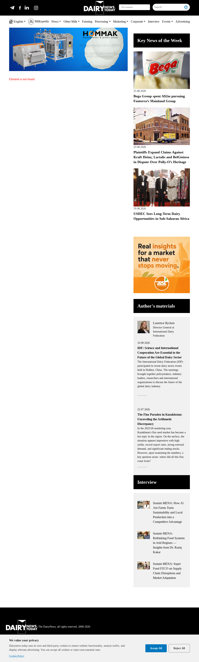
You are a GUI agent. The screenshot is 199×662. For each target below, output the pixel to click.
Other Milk (70, 21)
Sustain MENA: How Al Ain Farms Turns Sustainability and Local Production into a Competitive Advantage (168, 512)
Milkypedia (41, 21)
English (18, 21)
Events (166, 21)
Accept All (156, 648)
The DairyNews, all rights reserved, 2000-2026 (64, 626)
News (54, 21)
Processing (101, 21)
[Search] (186, 7)
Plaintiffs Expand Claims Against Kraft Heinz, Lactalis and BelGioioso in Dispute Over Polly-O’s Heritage (161, 157)
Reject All (179, 648)
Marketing (119, 21)
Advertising (182, 21)
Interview (154, 21)
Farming (87, 21)
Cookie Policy (16, 655)
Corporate (137, 21)
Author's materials (156, 306)
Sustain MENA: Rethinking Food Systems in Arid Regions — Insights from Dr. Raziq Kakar (169, 543)
